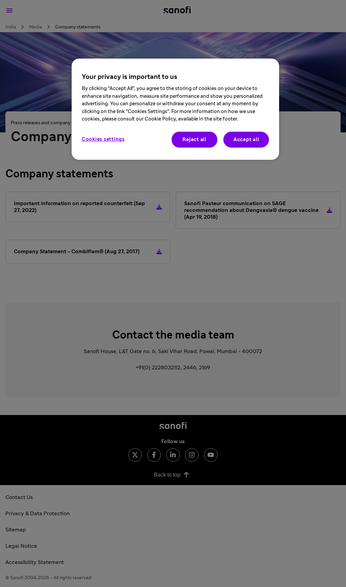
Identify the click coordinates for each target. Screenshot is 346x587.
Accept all (246, 139)
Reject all (194, 139)
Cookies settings (103, 139)
